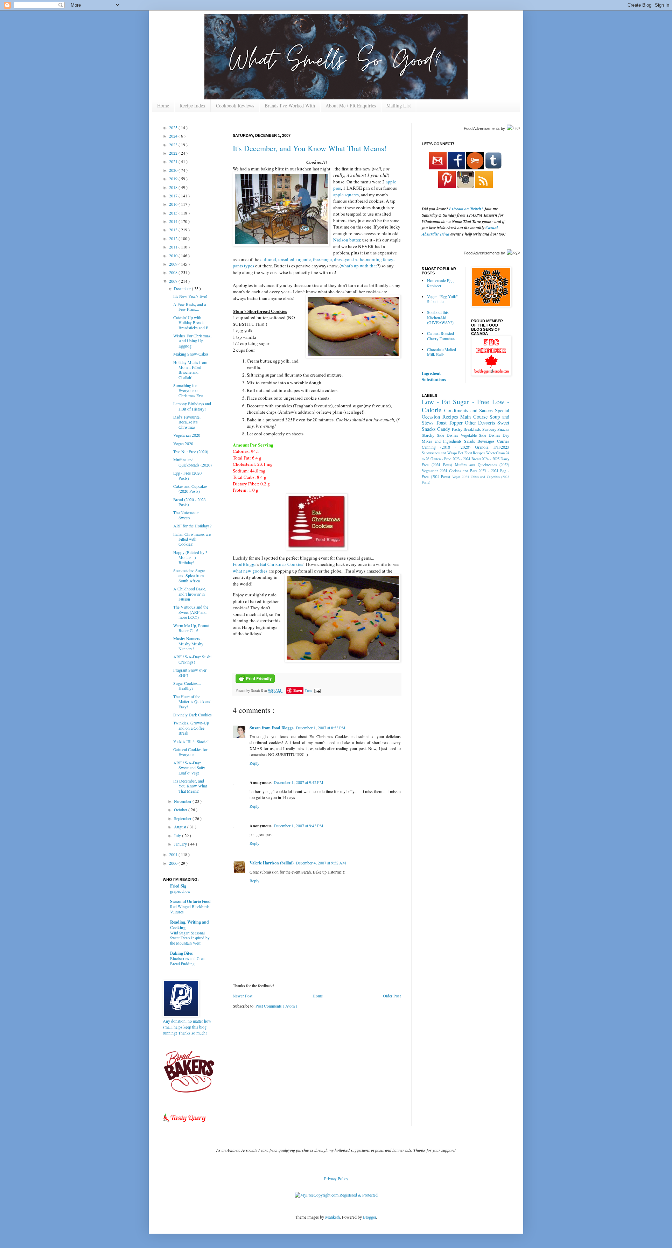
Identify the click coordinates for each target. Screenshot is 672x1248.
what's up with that (359, 265)
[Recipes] (184, 1123)
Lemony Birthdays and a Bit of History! (192, 406)
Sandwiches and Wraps (439, 452)
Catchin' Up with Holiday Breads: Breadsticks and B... (192, 322)
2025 (173, 127)
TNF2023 (501, 447)
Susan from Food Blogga (272, 728)
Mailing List (398, 105)
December (183, 288)
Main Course (474, 416)
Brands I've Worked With (290, 105)
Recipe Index (192, 105)
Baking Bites (181, 953)
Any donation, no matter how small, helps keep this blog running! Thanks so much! (187, 1027)
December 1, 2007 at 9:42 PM (298, 782)
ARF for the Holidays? (192, 525)
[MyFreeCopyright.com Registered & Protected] (336, 1195)
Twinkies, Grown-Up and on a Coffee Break (191, 728)
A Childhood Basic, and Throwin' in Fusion (189, 594)
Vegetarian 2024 (434, 470)
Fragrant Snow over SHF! (189, 672)
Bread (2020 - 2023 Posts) (189, 502)
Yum (308, 690)
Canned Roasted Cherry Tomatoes (441, 335)
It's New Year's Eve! (190, 296)
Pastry (457, 429)
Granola (481, 447)
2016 (173, 204)
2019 (173, 178)
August (180, 826)
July (178, 835)
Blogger (369, 1217)
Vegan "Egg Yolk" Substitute (442, 299)
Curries (503, 441)
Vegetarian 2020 (186, 435)
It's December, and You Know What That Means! (310, 148)
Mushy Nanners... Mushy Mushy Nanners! (188, 643)
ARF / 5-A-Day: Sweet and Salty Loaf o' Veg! (189, 768)
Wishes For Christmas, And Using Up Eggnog (192, 341)
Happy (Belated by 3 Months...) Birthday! (190, 557)
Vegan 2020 (183, 443)
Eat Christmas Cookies (281, 564)
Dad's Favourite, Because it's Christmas (187, 422)
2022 (173, 153)
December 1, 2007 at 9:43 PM (298, 825)
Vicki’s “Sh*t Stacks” (191, 741)
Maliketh (332, 1217)
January (181, 844)
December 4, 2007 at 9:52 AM (321, 862)
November (183, 801)
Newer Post (242, 995)
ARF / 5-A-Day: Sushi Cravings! (192, 659)
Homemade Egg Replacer (440, 283)
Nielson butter (346, 240)
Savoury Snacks (495, 429)
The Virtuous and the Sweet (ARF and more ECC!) (190, 612)
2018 (173, 187)
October (181, 809)
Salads (469, 441)
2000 (173, 863)
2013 (173, 229)
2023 (173, 144)
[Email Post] (317, 690)
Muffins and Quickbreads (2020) (192, 462)
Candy (443, 429)
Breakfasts (472, 429)
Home (163, 105)
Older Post (392, 995)
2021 (173, 161)
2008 (173, 272)
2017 (173, 195)
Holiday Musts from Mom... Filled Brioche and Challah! (190, 369)
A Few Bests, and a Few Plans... (189, 306)
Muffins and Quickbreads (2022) (482, 464)
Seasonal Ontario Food (190, 901)
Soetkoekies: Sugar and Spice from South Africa (189, 575)
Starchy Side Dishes (440, 435)
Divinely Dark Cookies (192, 714)
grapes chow (180, 891)
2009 (173, 264)
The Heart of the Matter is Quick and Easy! (192, 701)
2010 (173, 255)
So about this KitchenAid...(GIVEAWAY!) (440, 317)
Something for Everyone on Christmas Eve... (189, 390)
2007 (173, 281)
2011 (173, 247)
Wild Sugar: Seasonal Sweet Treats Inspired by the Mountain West (190, 938)
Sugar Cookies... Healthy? (187, 685)
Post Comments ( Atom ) (276, 1006)
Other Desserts (480, 422)
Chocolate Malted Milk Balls (441, 351)
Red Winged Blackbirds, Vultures (190, 909)
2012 (173, 238)
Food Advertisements (482, 128)
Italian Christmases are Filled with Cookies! (192, 539)
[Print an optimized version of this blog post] (255, 681)
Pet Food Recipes (471, 452)
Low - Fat (436, 401)
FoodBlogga (245, 564)
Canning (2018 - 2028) (446, 447)
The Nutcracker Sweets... (186, 515)
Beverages (486, 441)
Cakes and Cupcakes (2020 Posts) (190, 488)
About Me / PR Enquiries (351, 105)
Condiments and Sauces (468, 410)
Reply (254, 763)
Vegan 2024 (460, 477)
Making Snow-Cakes (191, 354)
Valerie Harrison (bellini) (272, 863)
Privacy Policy (336, 1178)
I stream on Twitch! (466, 209)
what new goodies (250, 571)
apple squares (346, 194)
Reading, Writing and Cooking (189, 925)
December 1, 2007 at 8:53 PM (320, 727)
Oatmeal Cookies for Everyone (190, 751)
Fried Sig (178, 886)
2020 (173, 170)
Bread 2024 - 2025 (485, 458)
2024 (173, 136)
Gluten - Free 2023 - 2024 (450, 458)
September (183, 818)
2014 (173, 221)
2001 (173, 854)
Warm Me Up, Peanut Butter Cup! (191, 628)
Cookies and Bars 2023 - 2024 (473, 470)
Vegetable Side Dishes (480, 435)
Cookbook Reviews (235, 105)
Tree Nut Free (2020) (190, 451)
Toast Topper (449, 422)
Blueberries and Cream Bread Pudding (189, 961)
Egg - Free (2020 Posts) (187, 475)
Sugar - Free (471, 401)
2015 (173, 213)
